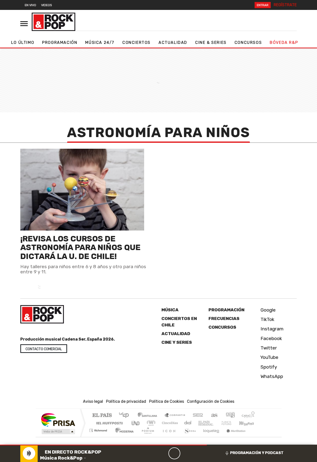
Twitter (268, 348)
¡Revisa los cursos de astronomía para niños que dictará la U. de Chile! (80, 247)
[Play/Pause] (174, 453)
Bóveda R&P (284, 42)
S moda (188, 436)
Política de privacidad (126, 401)
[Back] (151, 453)
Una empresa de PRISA (58, 419)
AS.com (213, 415)
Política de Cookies (166, 401)
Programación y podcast (256, 453)
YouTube (268, 357)
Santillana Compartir (175, 415)
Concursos (248, 42)
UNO (136, 423)
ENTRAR (262, 5)
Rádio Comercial (255, 436)
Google (267, 310)
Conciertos (136, 42)
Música (170, 309)
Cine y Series (176, 342)
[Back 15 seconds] (162, 453)
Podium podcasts (99, 429)
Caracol (248, 415)
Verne (216, 423)
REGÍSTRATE (285, 4)
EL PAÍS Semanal (201, 423)
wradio (150, 423)
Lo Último (22, 42)
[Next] (198, 453)
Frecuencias (224, 318)
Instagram (271, 329)
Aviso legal (93, 401)
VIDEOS (46, 5)
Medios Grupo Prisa (58, 431)
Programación (59, 42)
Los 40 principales (125, 415)
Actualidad (172, 42)
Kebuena (249, 423)
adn (230, 415)
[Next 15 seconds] (186, 453)
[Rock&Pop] (53, 22)
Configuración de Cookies (210, 401)
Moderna (123, 436)
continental (188, 423)
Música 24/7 (99, 42)
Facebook (270, 338)
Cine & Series (211, 42)
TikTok (266, 319)
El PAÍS (102, 415)
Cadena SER (197, 415)
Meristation (233, 436)
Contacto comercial (44, 349)
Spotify (268, 367)
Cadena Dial (231, 423)
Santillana (148, 415)
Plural (146, 436)
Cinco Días (169, 423)
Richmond (99, 436)
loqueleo (209, 436)
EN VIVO (30, 5)
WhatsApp (271, 376)
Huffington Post (108, 423)
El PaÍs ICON (168, 436)
